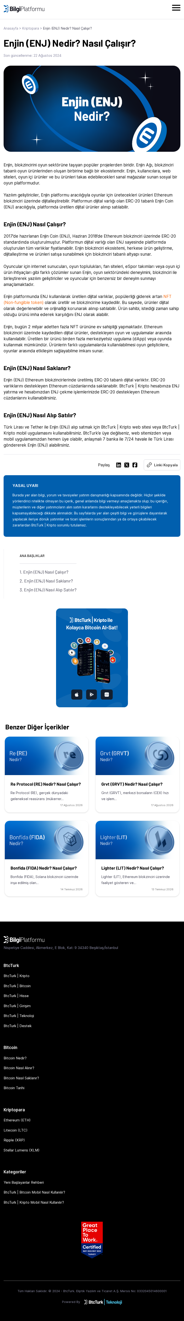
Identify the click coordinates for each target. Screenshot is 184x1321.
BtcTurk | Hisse (16, 995)
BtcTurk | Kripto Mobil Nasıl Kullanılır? (34, 1202)
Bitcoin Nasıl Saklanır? (21, 1078)
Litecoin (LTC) (16, 1130)
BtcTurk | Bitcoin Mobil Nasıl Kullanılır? (34, 1192)
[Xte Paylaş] (126, 465)
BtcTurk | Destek (18, 1026)
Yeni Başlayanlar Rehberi (24, 1182)
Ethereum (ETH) (17, 1120)
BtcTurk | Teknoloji (19, 1015)
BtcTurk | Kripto (16, 975)
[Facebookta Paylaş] (134, 465)
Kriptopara (30, 28)
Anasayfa (11, 28)
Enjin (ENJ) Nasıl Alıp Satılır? (50, 589)
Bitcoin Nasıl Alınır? (19, 1068)
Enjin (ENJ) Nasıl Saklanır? (48, 580)
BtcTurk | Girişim (17, 1006)
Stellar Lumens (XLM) (22, 1150)
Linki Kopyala (166, 465)
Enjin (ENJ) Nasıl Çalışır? (45, 572)
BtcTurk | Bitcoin (17, 986)
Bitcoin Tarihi (14, 1088)
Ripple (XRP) (14, 1140)
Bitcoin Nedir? (15, 1058)
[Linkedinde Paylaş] (118, 465)
